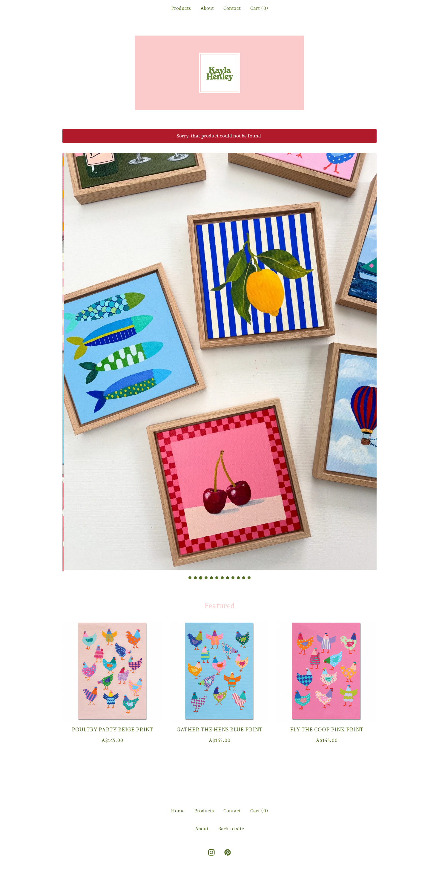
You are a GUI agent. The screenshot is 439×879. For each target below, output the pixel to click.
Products (181, 8)
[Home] (219, 73)
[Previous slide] (71, 357)
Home (178, 811)
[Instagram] (211, 852)
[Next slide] (368, 357)
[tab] (189, 577)
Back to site (231, 828)
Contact (232, 8)
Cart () (259, 8)
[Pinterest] (228, 852)
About (207, 8)
